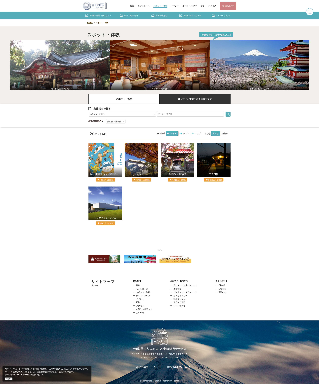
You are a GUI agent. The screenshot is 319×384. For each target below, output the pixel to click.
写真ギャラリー (180, 298)
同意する (9, 379)
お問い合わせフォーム (177, 367)
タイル (173, 133)
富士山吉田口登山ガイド (100, 15)
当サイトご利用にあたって (185, 285)
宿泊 (202, 6)
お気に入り (229, 6)
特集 (132, 6)
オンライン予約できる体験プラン (195, 99)
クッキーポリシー (19, 374)
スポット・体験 (160, 6)
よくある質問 (179, 302)
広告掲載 (177, 288)
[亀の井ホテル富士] (104, 259)
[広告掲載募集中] (140, 259)
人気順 (216, 133)
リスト (186, 133)
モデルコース (144, 6)
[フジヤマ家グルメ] (175, 259)
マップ (198, 133)
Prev (90, 65)
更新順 (225, 133)
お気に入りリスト (144, 309)
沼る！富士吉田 (131, 15)
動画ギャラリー (180, 295)
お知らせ (140, 312)
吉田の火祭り (162, 15)
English (222, 288)
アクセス (212, 6)
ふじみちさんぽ (223, 15)
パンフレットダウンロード (185, 292)
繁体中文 (223, 292)
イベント (175, 6)
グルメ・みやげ (190, 6)
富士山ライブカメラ (192, 15)
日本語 (222, 285)
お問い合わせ (179, 305)
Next (229, 65)
